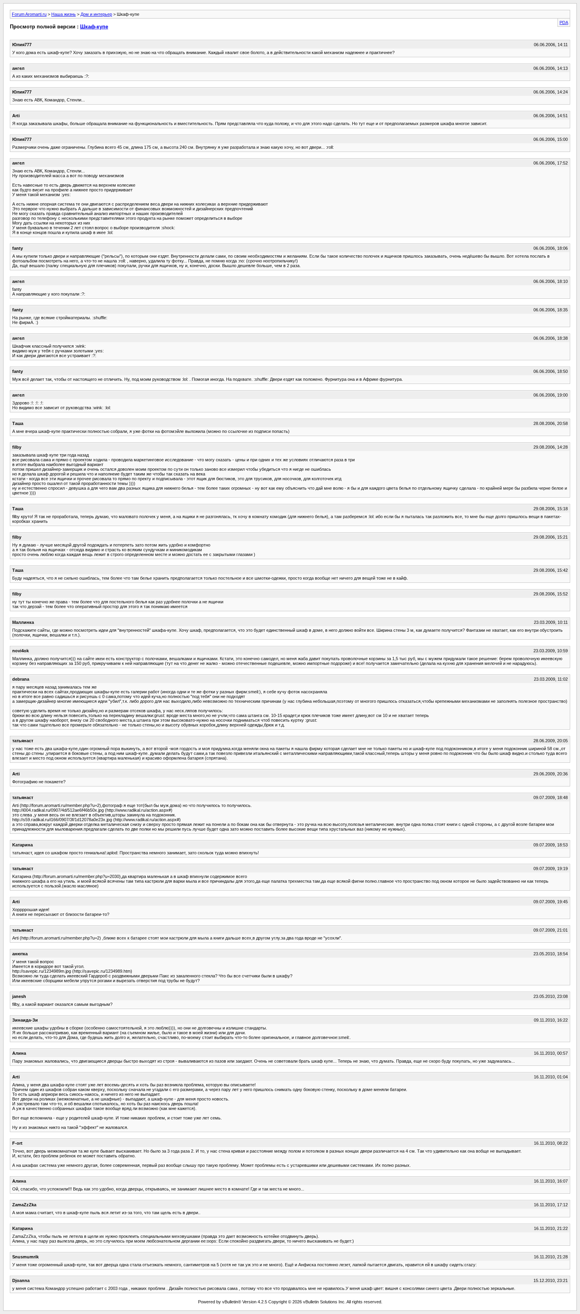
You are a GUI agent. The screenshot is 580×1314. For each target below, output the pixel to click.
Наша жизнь (63, 14)
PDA (563, 22)
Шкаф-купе (94, 27)
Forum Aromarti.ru (29, 14)
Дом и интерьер (96, 14)
